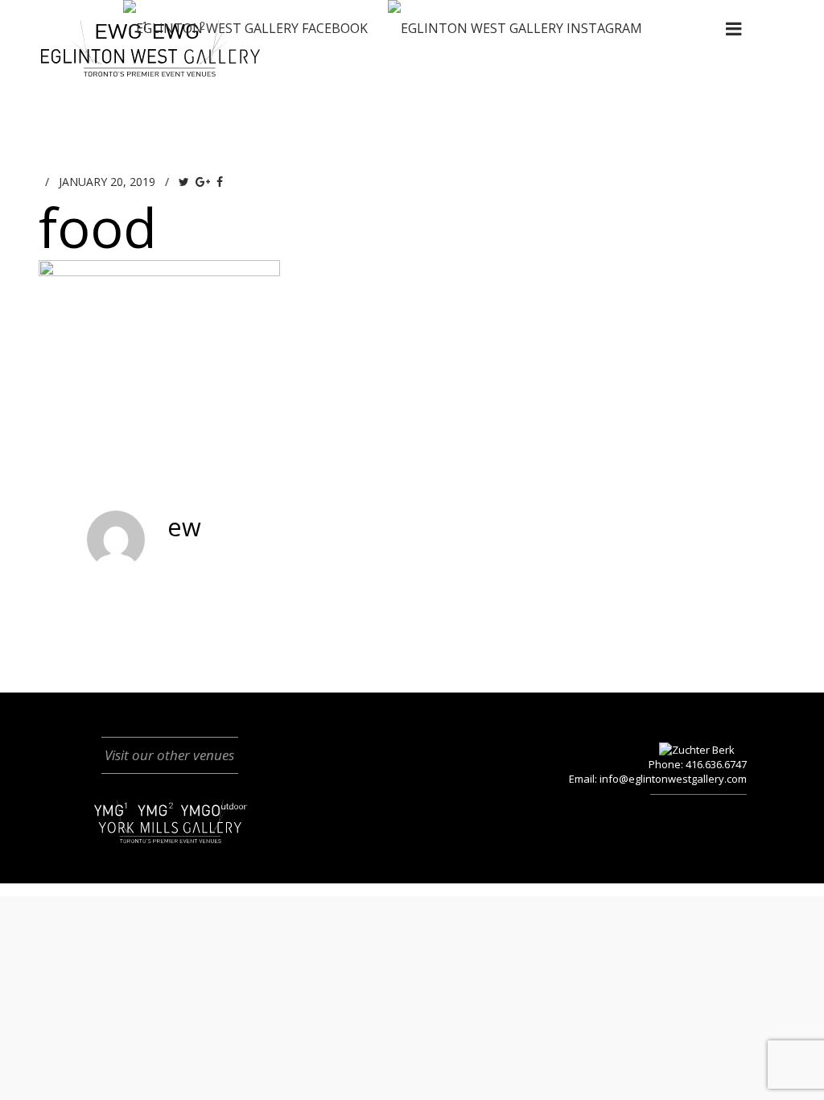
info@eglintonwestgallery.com (673, 778)
